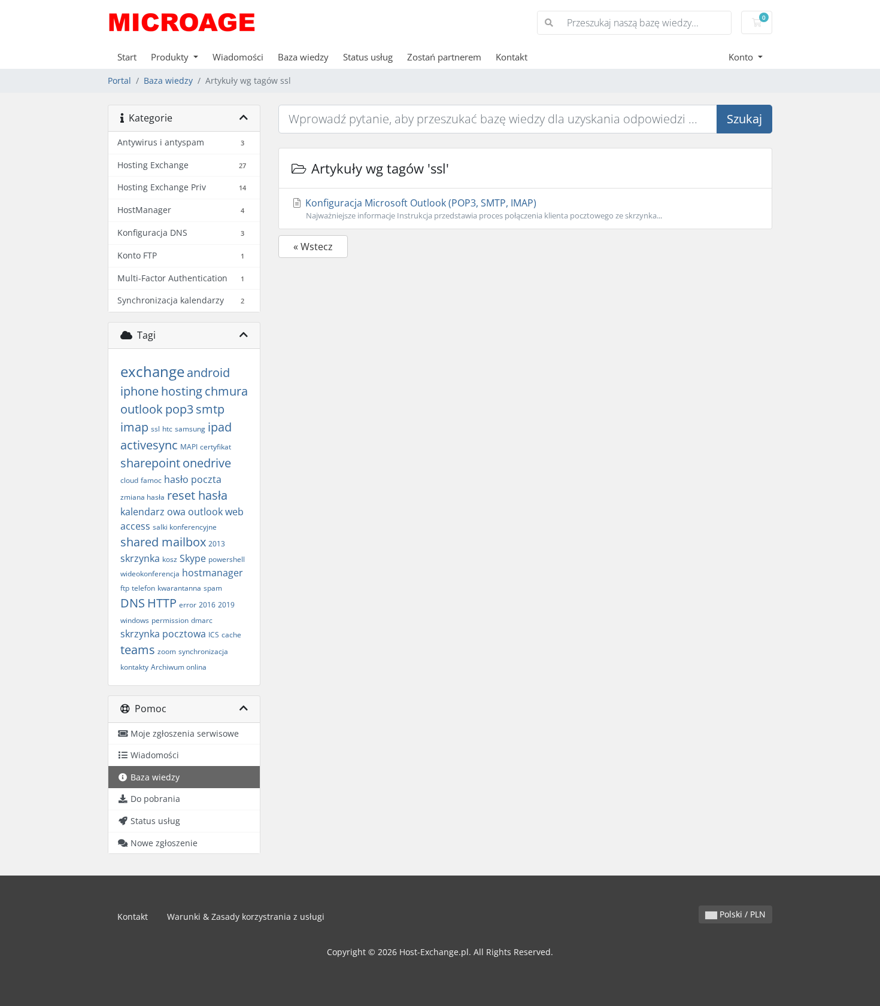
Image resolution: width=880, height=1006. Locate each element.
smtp (210, 409)
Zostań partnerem (444, 57)
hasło (176, 479)
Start (126, 57)
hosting (181, 391)
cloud (129, 480)
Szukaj (744, 119)
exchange (152, 371)
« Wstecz (313, 246)
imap (134, 427)
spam (213, 588)
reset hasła (197, 495)
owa (176, 511)
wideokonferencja (150, 574)
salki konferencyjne (185, 527)
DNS (132, 603)
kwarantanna (179, 588)
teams (137, 650)
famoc (151, 480)
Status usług (368, 57)
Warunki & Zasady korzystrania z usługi (245, 916)
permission (170, 620)
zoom (166, 651)
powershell (226, 559)
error (187, 605)
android (208, 372)
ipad (220, 427)
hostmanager (212, 572)
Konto (742, 57)
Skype (193, 558)
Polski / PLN (741, 914)
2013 (216, 544)
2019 (226, 605)
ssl (155, 429)
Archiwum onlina (179, 667)
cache (231, 635)
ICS (213, 635)
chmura (226, 391)
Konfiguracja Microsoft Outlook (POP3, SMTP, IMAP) (482, 208)
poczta (206, 479)
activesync (149, 445)
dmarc (202, 620)
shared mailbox (163, 542)
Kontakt (511, 57)
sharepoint (150, 463)
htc (167, 429)
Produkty (171, 57)
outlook (141, 409)
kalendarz (142, 511)
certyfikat (215, 447)
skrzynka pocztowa (163, 633)
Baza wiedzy (303, 57)
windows (134, 620)
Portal (119, 80)
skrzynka (140, 558)
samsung (190, 429)
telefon (143, 588)
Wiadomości (238, 57)
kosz (169, 559)
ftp (124, 588)
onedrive (207, 463)
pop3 (179, 409)
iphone (139, 391)
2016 (207, 605)
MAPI (189, 447)
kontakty (134, 667)
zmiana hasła (142, 497)
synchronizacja (203, 651)
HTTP (162, 603)
